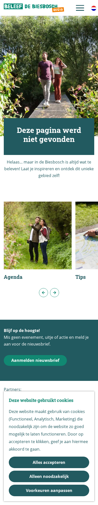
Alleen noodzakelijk (49, 476)
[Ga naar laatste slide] (43, 292)
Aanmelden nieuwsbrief (35, 360)
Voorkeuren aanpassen (49, 490)
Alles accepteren (49, 462)
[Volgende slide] (54, 292)
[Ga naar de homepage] (34, 8)
